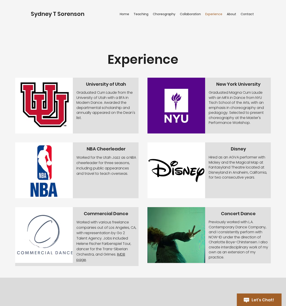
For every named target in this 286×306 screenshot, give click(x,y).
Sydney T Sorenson (57, 14)
